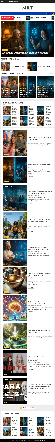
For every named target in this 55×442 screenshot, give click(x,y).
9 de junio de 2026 (42, 68)
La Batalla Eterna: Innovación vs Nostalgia (25, 52)
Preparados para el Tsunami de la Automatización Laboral (46, 65)
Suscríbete (53, 14)
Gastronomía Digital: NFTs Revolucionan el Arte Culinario (32, 120)
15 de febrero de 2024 (36, 362)
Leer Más (31, 147)
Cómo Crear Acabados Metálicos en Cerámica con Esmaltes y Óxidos (39, 275)
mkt (27, 7)
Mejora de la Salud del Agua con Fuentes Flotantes (39, 331)
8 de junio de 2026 (45, 96)
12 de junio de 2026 (10, 55)
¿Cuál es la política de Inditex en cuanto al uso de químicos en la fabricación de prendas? (39, 386)
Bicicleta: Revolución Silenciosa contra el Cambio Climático (45, 91)
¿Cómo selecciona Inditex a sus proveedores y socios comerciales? (39, 359)
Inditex (5, 374)
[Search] (50, 13)
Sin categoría (5, 49)
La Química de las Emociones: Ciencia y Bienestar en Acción (38, 303)
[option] (27, 39)
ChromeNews (35, 440)
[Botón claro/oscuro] (47, 13)
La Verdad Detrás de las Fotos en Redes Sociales (14, 110)
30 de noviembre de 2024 (36, 279)
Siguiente (32, 407)
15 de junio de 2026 (35, 141)
